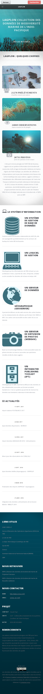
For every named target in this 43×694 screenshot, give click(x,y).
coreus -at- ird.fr (15, 598)
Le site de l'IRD (6, 538)
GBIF (3, 557)
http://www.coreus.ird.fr (17, 594)
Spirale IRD (5, 545)
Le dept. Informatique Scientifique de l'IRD (15, 542)
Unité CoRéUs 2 (7, 527)
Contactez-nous (25, 682)
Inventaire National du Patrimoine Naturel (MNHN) (17, 553)
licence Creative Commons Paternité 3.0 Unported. (22, 677)
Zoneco (4, 549)
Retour (5, 2)
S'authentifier (34, 2)
